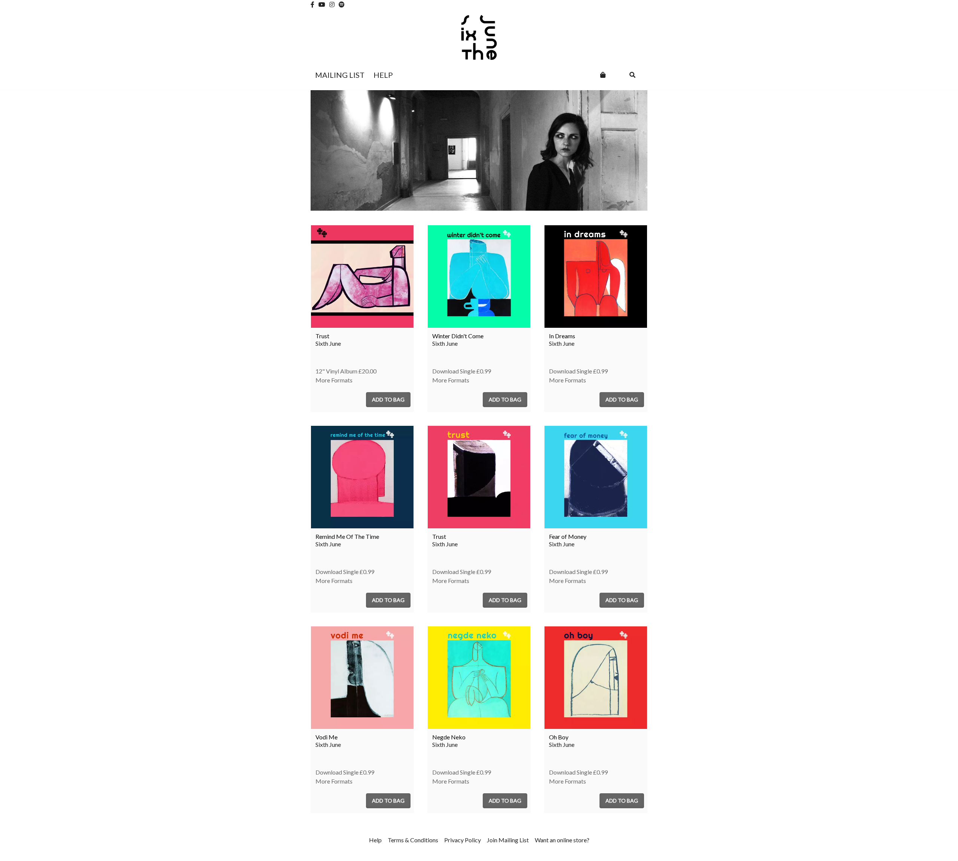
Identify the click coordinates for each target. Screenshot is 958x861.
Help (383, 74)
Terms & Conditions (413, 839)
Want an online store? (562, 839)
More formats (334, 380)
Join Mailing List (508, 839)
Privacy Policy (462, 839)
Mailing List (339, 74)
